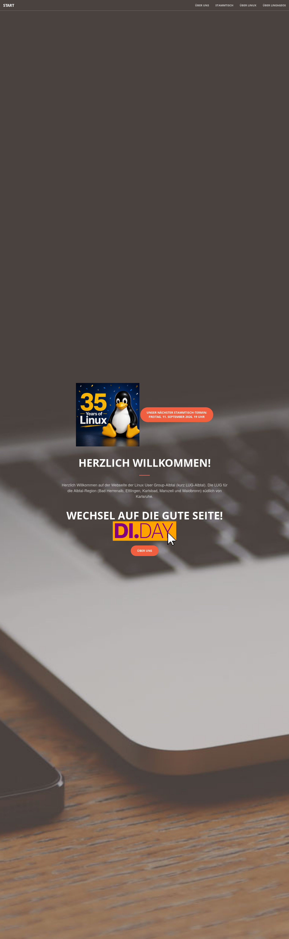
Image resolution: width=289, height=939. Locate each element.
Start (8, 5)
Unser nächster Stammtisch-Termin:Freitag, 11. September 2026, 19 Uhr (177, 414)
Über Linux (248, 5)
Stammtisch (224, 5)
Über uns (202, 5)
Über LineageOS (274, 5)
